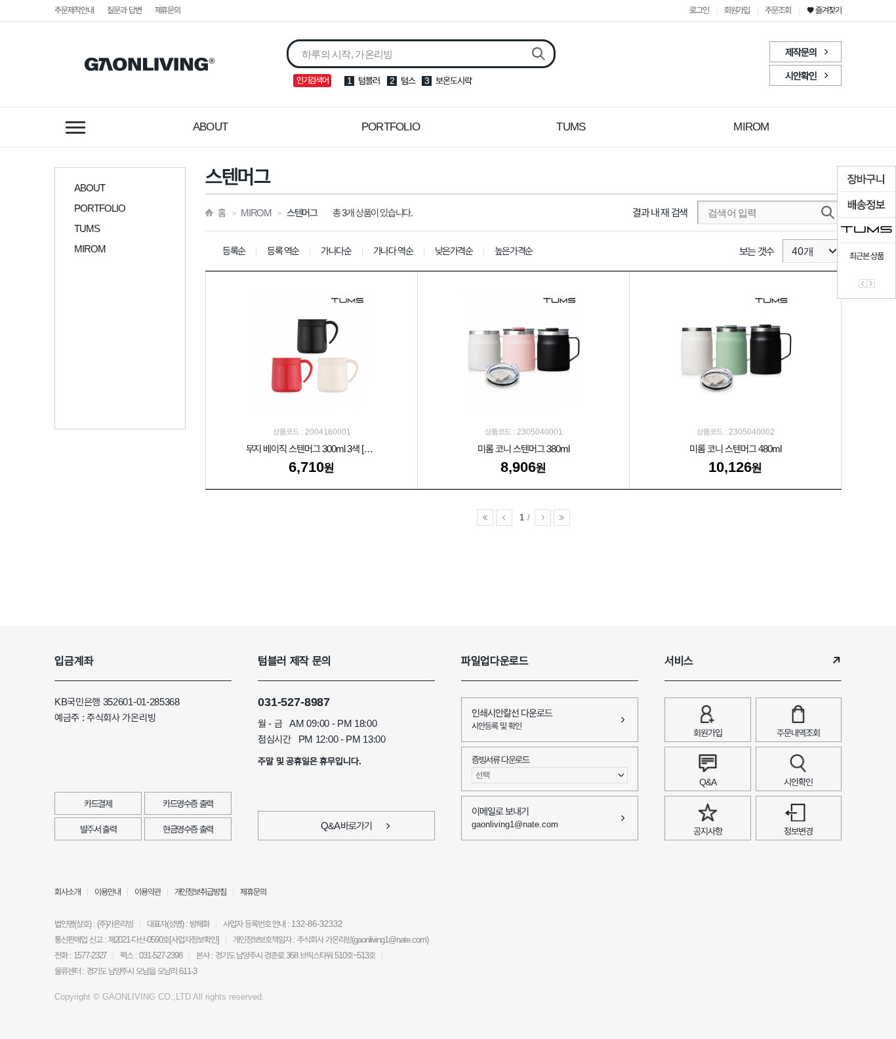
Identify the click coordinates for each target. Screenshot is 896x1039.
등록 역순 (283, 250)
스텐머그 (302, 212)
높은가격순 (514, 250)
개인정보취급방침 (200, 892)
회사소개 (67, 892)
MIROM (751, 127)
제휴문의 (168, 10)
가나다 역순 (393, 250)
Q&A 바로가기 (347, 825)
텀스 (408, 80)
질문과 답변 (124, 10)
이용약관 (147, 892)
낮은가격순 (454, 250)
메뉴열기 (75, 127)
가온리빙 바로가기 (149, 64)
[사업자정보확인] (194, 940)
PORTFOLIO (390, 127)
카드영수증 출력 (188, 803)
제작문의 (801, 52)
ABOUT (210, 127)
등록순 (233, 250)
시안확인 (801, 75)
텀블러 (369, 80)
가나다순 (336, 250)
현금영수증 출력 (188, 829)
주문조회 (778, 10)
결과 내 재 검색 (659, 212)
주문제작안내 (74, 10)
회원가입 (737, 10)
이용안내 (107, 892)
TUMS (570, 127)
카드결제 (98, 803)
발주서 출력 (98, 829)
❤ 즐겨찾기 (824, 10)
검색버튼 (538, 54)
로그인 (699, 10)
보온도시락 (454, 80)
